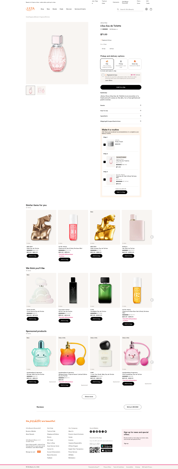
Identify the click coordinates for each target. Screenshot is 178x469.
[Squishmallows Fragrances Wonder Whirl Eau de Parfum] (41, 357)
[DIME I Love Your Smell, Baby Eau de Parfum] (105, 357)
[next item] (152, 236)
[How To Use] (120, 110)
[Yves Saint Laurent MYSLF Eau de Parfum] (73, 295)
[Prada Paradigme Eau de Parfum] (105, 294)
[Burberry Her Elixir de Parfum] (137, 231)
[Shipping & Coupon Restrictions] (120, 121)
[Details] (120, 105)
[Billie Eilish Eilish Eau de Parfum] (41, 231)
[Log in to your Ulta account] (146, 9)
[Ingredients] (120, 116)
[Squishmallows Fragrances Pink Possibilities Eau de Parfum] (137, 358)
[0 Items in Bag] (151, 9)
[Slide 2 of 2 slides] (41, 90)
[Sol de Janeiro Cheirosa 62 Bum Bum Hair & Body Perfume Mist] (137, 297)
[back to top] (172, 463)
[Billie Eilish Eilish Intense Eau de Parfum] (105, 231)
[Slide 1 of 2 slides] (30, 90)
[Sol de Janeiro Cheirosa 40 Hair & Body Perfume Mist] (73, 233)
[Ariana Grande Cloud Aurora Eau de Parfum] (41, 294)
